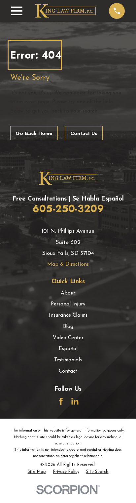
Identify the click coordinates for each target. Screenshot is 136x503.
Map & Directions (68, 264)
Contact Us (83, 133)
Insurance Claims (68, 315)
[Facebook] (60, 401)
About (68, 293)
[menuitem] (37, 472)
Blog (68, 326)
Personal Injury (68, 304)
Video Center (68, 338)
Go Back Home (34, 133)
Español (68, 348)
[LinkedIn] (74, 401)
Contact (68, 371)
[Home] (65, 11)
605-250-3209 (68, 208)
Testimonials (68, 360)
